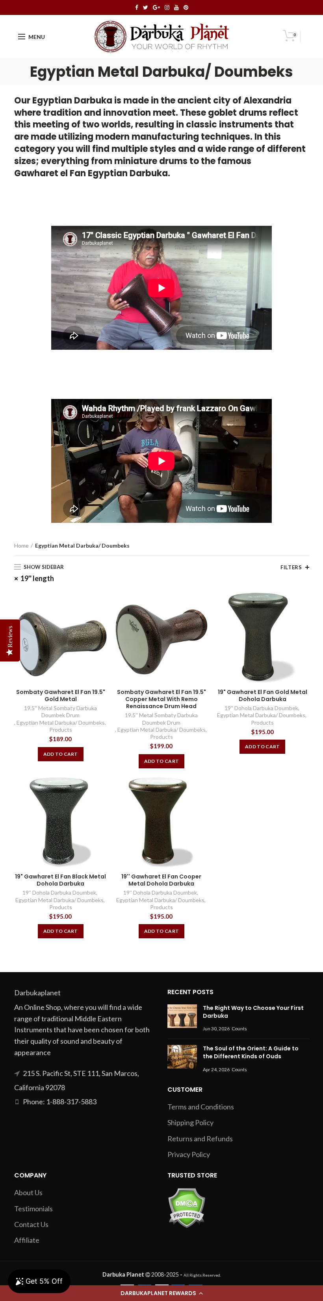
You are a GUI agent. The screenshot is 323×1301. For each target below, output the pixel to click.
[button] (161, 1293)
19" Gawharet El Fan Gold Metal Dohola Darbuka (262, 695)
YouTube (176, 7)
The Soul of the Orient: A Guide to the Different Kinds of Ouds (251, 1052)
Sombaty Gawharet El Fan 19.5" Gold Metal (60, 695)
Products (60, 729)
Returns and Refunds (200, 1138)
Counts (239, 1029)
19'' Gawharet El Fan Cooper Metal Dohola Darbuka (161, 880)
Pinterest (186, 7)
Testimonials (33, 1208)
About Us (28, 1192)
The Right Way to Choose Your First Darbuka (253, 1012)
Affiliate (26, 1240)
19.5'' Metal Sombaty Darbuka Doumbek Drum (60, 711)
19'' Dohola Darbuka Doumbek (261, 708)
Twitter (145, 7)
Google (156, 7)
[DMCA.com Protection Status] (186, 1207)
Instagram (167, 7)
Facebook (137, 7)
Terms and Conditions (200, 1106)
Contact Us (31, 1224)
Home (21, 545)
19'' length (37, 578)
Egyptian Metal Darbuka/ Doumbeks (61, 722)
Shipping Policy (190, 1122)
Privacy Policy (188, 1154)
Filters (291, 567)
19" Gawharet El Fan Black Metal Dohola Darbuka (60, 880)
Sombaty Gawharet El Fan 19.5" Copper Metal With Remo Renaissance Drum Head (161, 699)
